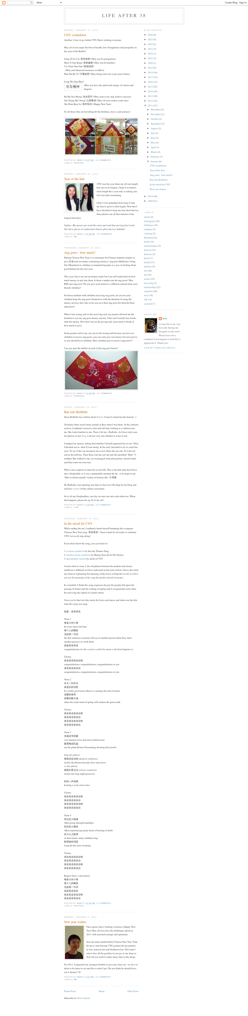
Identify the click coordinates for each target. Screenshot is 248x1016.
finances (79, 396)
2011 (150, 105)
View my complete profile (160, 348)
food (146, 258)
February (155, 156)
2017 (150, 77)
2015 (150, 86)
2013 (150, 96)
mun (164, 319)
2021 (150, 58)
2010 (150, 196)
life (76, 507)
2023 (150, 48)
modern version (78, 558)
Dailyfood (149, 237)
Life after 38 (124, 15)
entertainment (151, 245)
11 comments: (103, 160)
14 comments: (105, 234)
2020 (150, 63)
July (153, 133)
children (148, 229)
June (153, 137)
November (156, 114)
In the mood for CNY (78, 523)
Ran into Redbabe (76, 412)
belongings (149, 221)
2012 (150, 100)
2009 (150, 201)
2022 (150, 53)
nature (147, 278)
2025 (150, 39)
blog (84, 435)
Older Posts (133, 991)
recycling (148, 283)
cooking (148, 233)
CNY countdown (75, 35)
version (76, 488)
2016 (150, 81)
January (155, 161)
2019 (150, 67)
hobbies (148, 266)
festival (79, 163)
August (154, 128)
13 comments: (105, 393)
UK (145, 299)
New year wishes (75, 922)
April (153, 147)
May (153, 142)
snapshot (148, 291)
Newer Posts (70, 991)
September (156, 123)
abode (147, 217)
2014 (150, 91)
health (147, 262)
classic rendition (76, 551)
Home (102, 991)
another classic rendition (78, 554)
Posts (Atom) (84, 998)
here (101, 417)
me (75, 237)
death (146, 241)
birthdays (148, 225)
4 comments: (104, 903)
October (155, 119)
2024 (150, 44)
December (156, 109)
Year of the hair (74, 179)
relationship (150, 287)
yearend (148, 303)
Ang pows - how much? (79, 252)
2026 (150, 34)
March (154, 152)
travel (147, 295)
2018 (150, 72)
